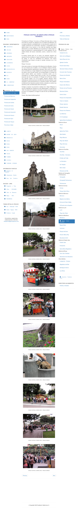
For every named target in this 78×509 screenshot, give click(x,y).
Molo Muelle (63, 134)
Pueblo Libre (63, 242)
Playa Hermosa (63, 144)
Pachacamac (63, 183)
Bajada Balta (63, 225)
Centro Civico (63, 94)
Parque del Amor (64, 231)
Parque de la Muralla (65, 75)
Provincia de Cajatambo (10, 99)
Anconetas (62, 147)
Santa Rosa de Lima (65, 59)
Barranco (62, 195)
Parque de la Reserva (65, 110)
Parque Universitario (65, 81)
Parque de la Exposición (65, 97)
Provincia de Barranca (9, 96)
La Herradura (63, 161)
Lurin (61, 210)
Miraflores (62, 217)
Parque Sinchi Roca (64, 191)
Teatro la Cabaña (64, 101)
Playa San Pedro (64, 213)
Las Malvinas (63, 113)
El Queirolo (62, 245)
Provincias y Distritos (65, 35)
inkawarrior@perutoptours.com (11, 221)
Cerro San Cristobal (64, 253)
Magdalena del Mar (64, 264)
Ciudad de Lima (63, 53)
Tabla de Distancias (64, 39)
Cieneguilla (62, 177)
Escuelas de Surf (64, 238)
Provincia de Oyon (8, 118)
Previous (25, 475)
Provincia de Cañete (9, 102)
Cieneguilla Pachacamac (66, 180)
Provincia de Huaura (9, 115)
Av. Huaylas (62, 164)
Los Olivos (62, 271)
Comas (61, 188)
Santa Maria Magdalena (65, 249)
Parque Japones (64, 104)
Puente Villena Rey (64, 234)
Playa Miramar (63, 137)
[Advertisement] (39, 14)
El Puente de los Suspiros (66, 205)
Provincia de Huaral (9, 109)
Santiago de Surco (64, 267)
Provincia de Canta (8, 105)
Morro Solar (63, 167)
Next (54, 475)
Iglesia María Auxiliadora (66, 120)
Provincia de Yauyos (9, 122)
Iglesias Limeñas (64, 62)
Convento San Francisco (66, 72)
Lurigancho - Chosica (65, 261)
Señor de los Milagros (65, 56)
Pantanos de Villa (64, 171)
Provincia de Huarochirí (10, 112)
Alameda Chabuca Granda (66, 69)
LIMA (61, 32)
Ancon (61, 124)
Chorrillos (62, 151)
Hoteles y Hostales (64, 285)
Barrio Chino (63, 78)
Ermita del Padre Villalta (65, 202)
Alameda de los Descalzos (66, 256)
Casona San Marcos (65, 85)
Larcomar (62, 228)
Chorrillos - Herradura (65, 155)
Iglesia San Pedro (64, 131)
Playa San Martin (64, 140)
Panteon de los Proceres (66, 88)
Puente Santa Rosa (64, 65)
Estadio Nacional (64, 107)
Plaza (61, 128)
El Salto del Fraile (64, 158)
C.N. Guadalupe (64, 117)
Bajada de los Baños (65, 199)
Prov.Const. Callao (8, 125)
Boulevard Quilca (64, 91)
